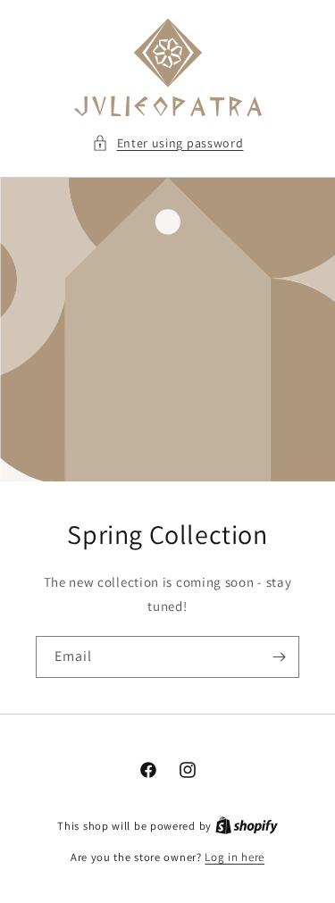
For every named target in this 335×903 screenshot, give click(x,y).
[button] (168, 143)
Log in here (234, 857)
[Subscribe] (278, 657)
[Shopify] (246, 825)
